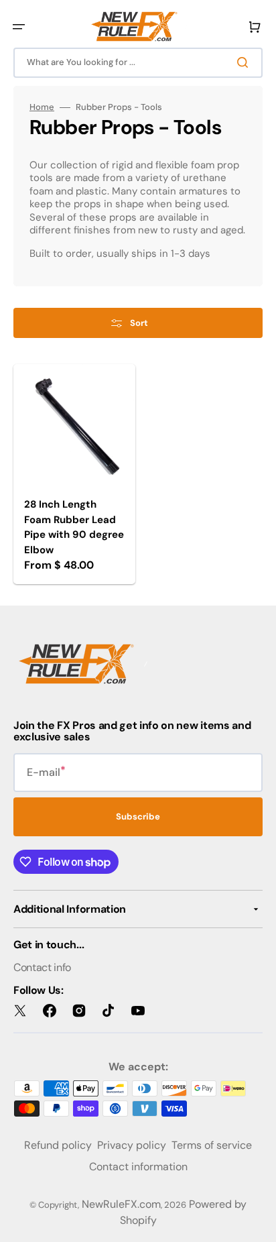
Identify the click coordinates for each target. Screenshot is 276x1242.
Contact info (42, 967)
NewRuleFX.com (121, 1204)
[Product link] (74, 474)
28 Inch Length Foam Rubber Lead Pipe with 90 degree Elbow (74, 527)
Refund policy (58, 1145)
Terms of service (211, 1145)
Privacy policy (131, 1145)
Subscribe (138, 816)
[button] (18, 27)
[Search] (245, 62)
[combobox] (138, 63)
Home (41, 107)
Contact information (138, 1167)
